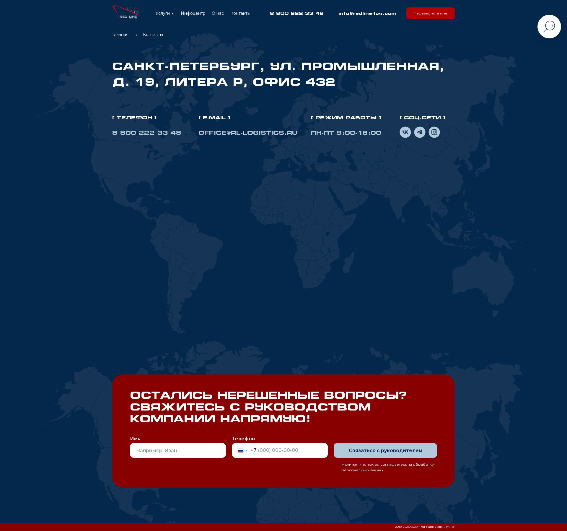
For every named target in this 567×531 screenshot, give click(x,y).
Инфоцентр (193, 13)
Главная (120, 34)
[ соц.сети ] (423, 117)
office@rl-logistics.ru (247, 132)
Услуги (163, 13)
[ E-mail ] (214, 117)
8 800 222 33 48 (297, 13)
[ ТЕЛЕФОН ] (134, 117)
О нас (218, 13)
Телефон (243, 439)
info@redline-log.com (367, 13)
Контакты (240, 13)
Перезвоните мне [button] (430, 13)
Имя (135, 439)
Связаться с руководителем (385, 450)
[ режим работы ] (346, 117)
